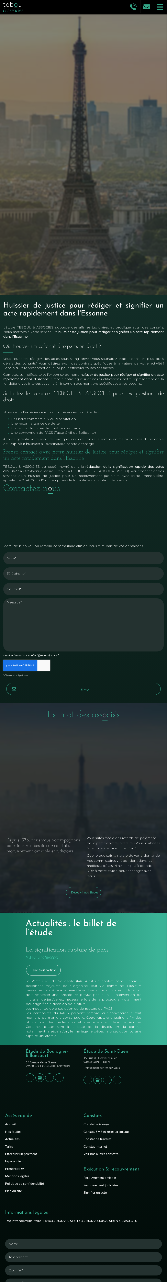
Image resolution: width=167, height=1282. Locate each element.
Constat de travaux (97, 1139)
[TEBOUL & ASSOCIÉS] (38, 7)
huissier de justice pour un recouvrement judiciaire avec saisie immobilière (95, 476)
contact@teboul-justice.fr (43, 655)
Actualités (12, 1139)
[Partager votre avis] (39, 1077)
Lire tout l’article (44, 970)
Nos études (13, 1131)
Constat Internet (95, 1146)
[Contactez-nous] (147, 6)
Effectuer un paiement (21, 1154)
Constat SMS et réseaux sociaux (107, 1131)
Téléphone (83, 564)
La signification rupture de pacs (67, 950)
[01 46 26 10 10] (134, 6)
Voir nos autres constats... (102, 1154)
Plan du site (13, 1191)
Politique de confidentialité (24, 1183)
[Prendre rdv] (49, 1077)
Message (83, 595)
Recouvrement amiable (100, 1177)
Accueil (10, 1124)
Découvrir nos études (84, 892)
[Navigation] (160, 7)
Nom (83, 549)
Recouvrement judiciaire (101, 1185)
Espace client (14, 1161)
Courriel (83, 580)
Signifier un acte (95, 1192)
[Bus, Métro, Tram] (59, 1077)
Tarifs (9, 1146)
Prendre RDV (14, 1168)
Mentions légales (17, 1176)
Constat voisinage (96, 1124)
